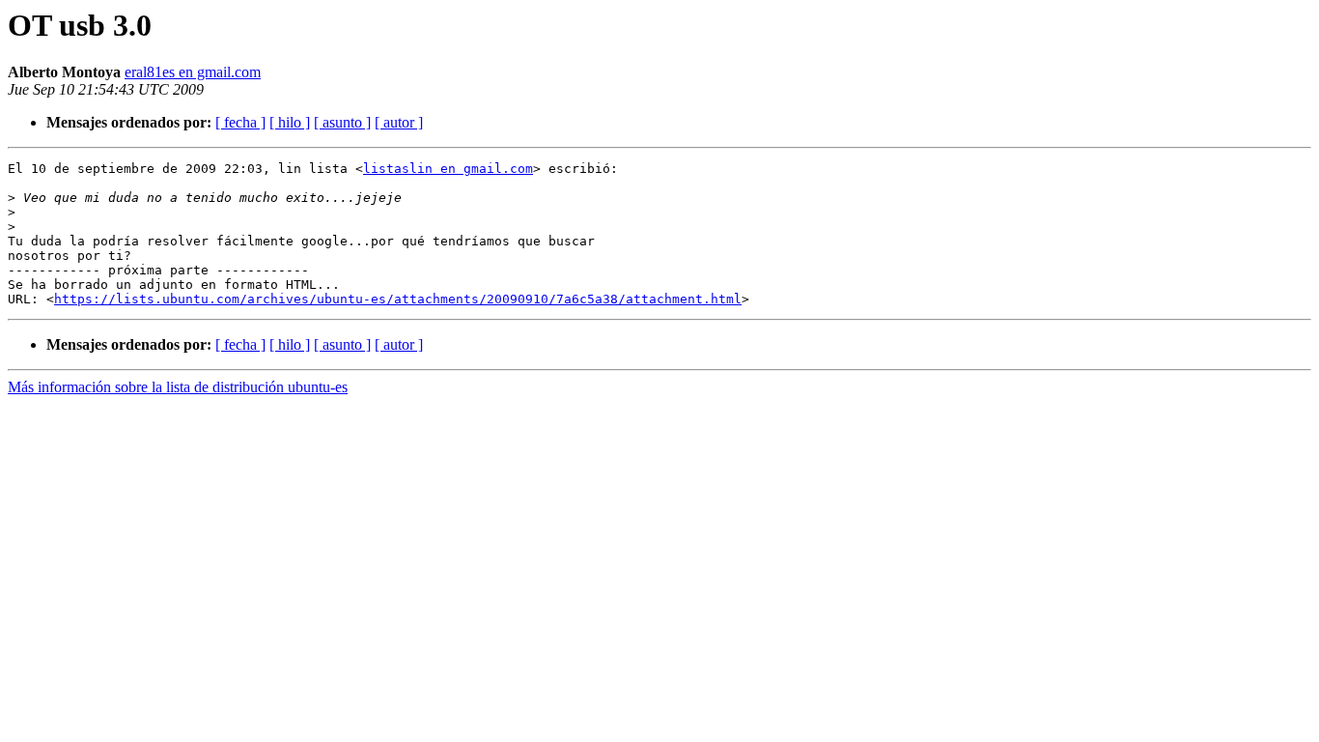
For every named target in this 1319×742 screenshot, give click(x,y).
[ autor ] (399, 122)
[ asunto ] (342, 122)
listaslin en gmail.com (448, 168)
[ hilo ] (289, 122)
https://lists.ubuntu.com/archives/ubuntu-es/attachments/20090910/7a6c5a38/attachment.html (398, 299)
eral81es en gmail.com (193, 72)
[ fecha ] (240, 122)
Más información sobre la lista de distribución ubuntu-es (178, 387)
